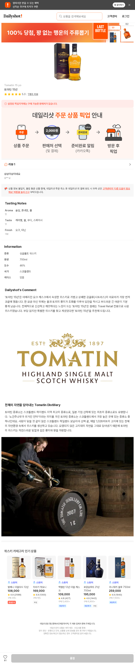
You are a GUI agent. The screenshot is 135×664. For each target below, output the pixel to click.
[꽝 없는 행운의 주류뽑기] (67, 32)
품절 (72, 658)
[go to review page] (130, 164)
